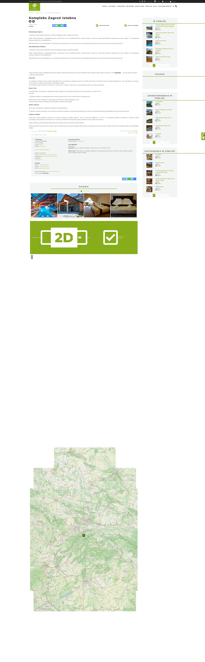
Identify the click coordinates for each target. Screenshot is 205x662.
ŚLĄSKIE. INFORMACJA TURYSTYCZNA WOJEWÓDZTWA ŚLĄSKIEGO (45, 1)
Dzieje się (148, 6)
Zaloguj (174, 1)
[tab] (79, 191)
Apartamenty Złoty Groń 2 (163, 105)
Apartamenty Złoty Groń (163, 113)
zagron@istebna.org (44, 168)
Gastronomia (38, 159)
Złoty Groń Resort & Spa (163, 56)
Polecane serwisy (165, 6)
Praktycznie (139, 6)
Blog (155, 6)
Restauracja (80, 141)
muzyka (118, 73)
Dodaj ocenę (52, 131)
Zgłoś (136, 131)
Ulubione (166, 1)
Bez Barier (130, 6)
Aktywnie (111, 6)
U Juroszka (159, 89)
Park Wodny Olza (161, 40)
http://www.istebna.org (52, 171)
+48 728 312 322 (44, 166)
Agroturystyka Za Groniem (164, 97)
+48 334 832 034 (44, 164)
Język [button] (158, 1)
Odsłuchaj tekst (104, 25)
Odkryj (104, 6)
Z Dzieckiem (121, 6)
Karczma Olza (160, 150)
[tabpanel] (44, 205)
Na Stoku (158, 121)
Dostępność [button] (149, 1)
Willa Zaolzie (159, 174)
